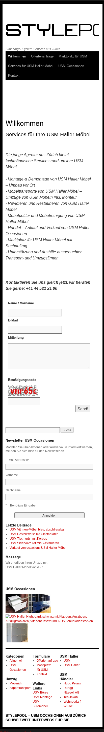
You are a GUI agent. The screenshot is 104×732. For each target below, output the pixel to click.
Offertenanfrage (42, 56)
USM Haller (72, 665)
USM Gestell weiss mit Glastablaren (34, 534)
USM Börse (40, 692)
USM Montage (42, 697)
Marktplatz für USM (73, 56)
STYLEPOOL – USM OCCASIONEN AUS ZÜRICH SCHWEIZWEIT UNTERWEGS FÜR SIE (46, 717)
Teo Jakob (71, 697)
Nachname (13, 490)
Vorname (12, 475)
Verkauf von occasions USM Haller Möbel (38, 548)
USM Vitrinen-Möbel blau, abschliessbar (37, 529)
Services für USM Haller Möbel (30, 65)
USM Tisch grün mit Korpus (28, 538)
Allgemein (16, 660)
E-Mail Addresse (17, 460)
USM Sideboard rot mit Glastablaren (34, 543)
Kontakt (13, 75)
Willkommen (17, 56)
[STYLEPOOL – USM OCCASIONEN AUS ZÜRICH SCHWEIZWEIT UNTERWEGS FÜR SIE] (50, 29)
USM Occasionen (71, 65)
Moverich (16, 683)
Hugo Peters (72, 683)
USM (67, 660)
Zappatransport (20, 688)
